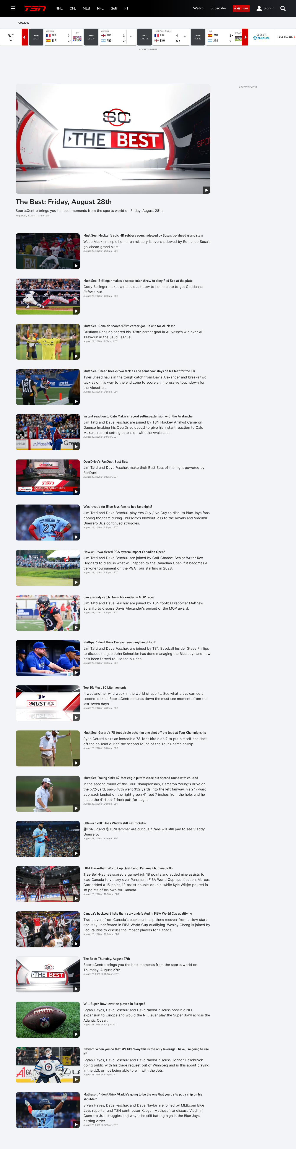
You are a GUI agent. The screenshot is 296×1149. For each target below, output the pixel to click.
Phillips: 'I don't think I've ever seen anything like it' (119, 642)
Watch (198, 8)
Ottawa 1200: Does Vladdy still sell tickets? (114, 823)
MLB (86, 8)
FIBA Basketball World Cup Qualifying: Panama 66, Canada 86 (127, 868)
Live (244, 8)
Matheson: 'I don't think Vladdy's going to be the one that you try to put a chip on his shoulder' (142, 1097)
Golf (114, 8)
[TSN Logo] (35, 8)
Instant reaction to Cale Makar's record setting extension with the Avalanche (138, 416)
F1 (126, 8)
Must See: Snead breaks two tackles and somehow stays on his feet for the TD (139, 371)
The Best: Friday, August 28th (64, 201)
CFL (73, 8)
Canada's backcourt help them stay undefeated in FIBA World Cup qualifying (137, 913)
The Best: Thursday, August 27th (106, 958)
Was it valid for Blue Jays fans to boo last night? (117, 506)
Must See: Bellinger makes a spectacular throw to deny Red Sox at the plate (138, 280)
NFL (100, 8)
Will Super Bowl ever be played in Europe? (114, 1003)
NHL (59, 8)
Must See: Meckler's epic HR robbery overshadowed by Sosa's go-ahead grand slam (143, 235)
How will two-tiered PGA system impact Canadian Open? (124, 552)
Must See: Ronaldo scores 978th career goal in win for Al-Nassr (129, 326)
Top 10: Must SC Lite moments (105, 687)
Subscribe (218, 8)
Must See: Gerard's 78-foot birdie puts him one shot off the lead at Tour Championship (144, 732)
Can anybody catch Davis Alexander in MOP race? (118, 597)
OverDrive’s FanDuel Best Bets (105, 461)
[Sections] (13, 8)
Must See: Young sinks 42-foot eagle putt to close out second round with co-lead (140, 778)
